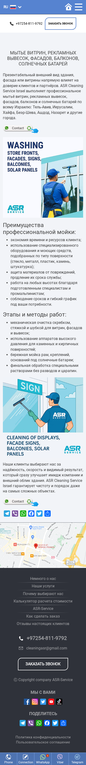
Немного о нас (43, 578)
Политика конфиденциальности (43, 737)
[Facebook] (27, 701)
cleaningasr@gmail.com (46, 648)
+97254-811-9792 (29, 23)
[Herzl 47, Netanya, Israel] (43, 545)
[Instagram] (35, 701)
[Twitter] (43, 701)
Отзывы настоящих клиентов (43, 623)
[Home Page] (68, 6)
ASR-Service (43, 608)
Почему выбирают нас (43, 593)
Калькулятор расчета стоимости (43, 601)
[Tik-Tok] (59, 701)
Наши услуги (43, 586)
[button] (13, 7)
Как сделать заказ (43, 616)
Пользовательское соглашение (43, 742)
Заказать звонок (60, 23)
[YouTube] (51, 701)
